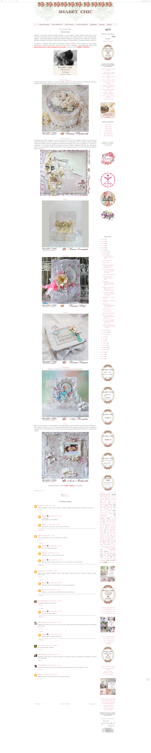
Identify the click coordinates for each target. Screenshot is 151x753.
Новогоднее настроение (109, 274)
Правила (101, 24)
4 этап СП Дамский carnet (108, 607)
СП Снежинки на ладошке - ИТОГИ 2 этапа (108, 257)
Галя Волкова (108, 128)
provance (102, 560)
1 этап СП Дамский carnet (108, 613)
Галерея (102, 498)
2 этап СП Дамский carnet (108, 611)
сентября (105, 332)
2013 (103, 354)
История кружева (107, 260)
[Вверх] (148, 680)
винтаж (112, 496)
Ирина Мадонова (108, 135)
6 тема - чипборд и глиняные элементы (108, 93)
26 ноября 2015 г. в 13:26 (54, 600)
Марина (40, 505)
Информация (109, 507)
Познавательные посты (106, 516)
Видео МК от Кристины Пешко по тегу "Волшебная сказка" (108, 289)
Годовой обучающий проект (108, 499)
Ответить (40, 509)
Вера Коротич (108, 130)
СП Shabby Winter (109, 541)
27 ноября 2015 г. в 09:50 (55, 634)
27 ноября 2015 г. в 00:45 (54, 622)
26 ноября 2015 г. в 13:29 (55, 611)
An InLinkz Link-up (39, 490)
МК (111, 513)
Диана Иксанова (108, 501)
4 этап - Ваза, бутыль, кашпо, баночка (108, 709)
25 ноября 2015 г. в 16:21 (55, 545)
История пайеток (107, 311)
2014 (103, 352)
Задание (67, 495)
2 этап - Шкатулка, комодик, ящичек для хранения (108, 702)
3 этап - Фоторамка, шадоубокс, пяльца (108, 706)
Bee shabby (108, 555)
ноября (105, 254)
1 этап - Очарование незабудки (108, 642)
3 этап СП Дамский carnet (108, 609)
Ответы (41, 513)
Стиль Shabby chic (57, 24)
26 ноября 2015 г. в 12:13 (51, 552)
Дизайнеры (93, 24)
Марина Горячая (42, 654)
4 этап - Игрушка (108, 674)
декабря (105, 251)
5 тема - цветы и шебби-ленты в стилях (108, 90)
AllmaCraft (112, 553)
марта (104, 345)
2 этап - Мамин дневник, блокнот (108, 669)
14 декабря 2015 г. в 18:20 (50, 674)
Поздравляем (103, 515)
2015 (103, 250)
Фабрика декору (111, 547)
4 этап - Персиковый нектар (108, 636)
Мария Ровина (108, 126)
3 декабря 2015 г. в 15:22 (53, 654)
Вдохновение (105, 495)
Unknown (44, 589)
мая (104, 340)
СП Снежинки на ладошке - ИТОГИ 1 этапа (108, 278)
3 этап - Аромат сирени (108, 638)
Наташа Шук (65, 256)
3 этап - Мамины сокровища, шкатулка (108, 672)
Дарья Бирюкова (42, 600)
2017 (103, 245)
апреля (105, 343)
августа (105, 334)
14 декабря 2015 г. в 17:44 (54, 665)
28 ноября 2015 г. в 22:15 (50, 645)
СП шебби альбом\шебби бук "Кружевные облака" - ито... (109, 283)
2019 (103, 241)
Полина (65, 312)
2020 (103, 239)
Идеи (101, 507)
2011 (103, 358)
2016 (103, 247)
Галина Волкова (110, 498)
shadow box (110, 562)
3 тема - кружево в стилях (108, 80)
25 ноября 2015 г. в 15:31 (53, 524)
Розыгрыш (113, 521)
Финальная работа (108, 99)
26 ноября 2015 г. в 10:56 (53, 589)
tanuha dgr (41, 645)
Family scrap (104, 557)
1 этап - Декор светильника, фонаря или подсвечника (108, 699)
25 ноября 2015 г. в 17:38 (50, 571)
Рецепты (107, 521)
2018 (103, 243)
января (105, 349)
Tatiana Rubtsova (42, 622)
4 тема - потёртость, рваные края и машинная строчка (108, 86)
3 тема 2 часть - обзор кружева (108, 82)
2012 (103, 356)
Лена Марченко (108, 132)
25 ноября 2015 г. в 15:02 (49, 505)
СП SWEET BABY (105, 543)
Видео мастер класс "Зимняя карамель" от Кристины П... (109, 317)
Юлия (39, 535)
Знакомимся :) (106, 308)
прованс (102, 518)
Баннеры (109, 24)
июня (104, 338)
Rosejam (44, 516)
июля (104, 336)
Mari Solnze (108, 124)
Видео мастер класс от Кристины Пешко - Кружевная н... (108, 266)
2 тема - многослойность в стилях (108, 77)
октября (105, 330)
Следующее (38, 703)
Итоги (109, 510)
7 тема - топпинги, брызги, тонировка (108, 96)
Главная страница (44, 24)
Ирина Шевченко (42, 665)
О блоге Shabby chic (82, 24)
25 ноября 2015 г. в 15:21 (55, 516)
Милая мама (106, 262)
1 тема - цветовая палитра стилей (108, 69)
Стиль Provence (69, 24)
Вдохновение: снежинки (109, 313)
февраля (105, 347)
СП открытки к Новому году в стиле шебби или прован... (108, 271)
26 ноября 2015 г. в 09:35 (55, 582)
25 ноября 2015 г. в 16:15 (48, 535)
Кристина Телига (108, 133)
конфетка (102, 512)
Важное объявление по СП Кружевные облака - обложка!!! (109, 326)
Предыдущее (92, 703)
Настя (65, 199)
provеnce (109, 558)
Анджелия (40, 571)
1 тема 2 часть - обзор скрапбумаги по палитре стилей (108, 74)
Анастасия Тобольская (106, 492)
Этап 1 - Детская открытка (108, 666)
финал (105, 549)
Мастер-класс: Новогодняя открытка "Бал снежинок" (109, 305)
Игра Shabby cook (106, 506)
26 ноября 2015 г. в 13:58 (55, 559)
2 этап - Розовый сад (108, 640)
